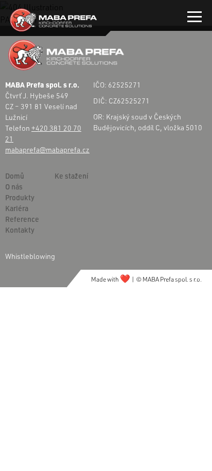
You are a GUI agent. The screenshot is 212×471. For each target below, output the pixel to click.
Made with (110, 279)
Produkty (19, 197)
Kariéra (16, 208)
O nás (14, 186)
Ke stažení (72, 175)
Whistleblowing (30, 256)
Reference (22, 219)
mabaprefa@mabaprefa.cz (47, 149)
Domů (14, 175)
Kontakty (19, 229)
